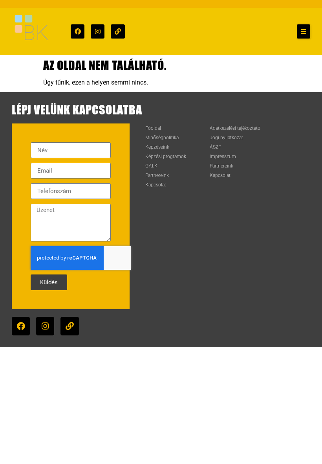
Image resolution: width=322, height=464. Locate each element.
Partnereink (157, 175)
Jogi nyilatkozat (226, 137)
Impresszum (223, 156)
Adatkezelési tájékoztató (235, 128)
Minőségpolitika (162, 137)
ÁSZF (215, 147)
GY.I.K (151, 166)
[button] (303, 31)
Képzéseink (157, 147)
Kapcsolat (155, 185)
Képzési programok (165, 156)
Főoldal (153, 128)
